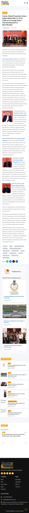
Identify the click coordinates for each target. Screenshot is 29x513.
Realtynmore (6, 27)
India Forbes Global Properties (9, 58)
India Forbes (5, 248)
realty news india (6, 255)
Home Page (17, 479)
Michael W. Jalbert (15, 250)
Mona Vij (22, 250)
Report (2, 486)
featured (10, 246)
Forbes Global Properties (20, 115)
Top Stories (3, 489)
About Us (17, 484)
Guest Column (4, 484)
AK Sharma (5, 246)
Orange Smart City (12, 253)
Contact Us (17, 486)
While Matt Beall (6, 257)
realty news (20, 253)
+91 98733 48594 (7, 497)
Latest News (18, 481)
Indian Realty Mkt (6, 250)
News (2, 479)
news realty (5, 253)
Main (2, 481)
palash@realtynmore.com (9, 499)
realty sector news (14, 255)
